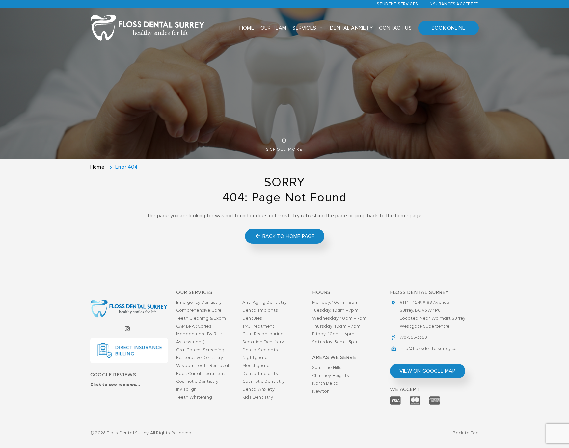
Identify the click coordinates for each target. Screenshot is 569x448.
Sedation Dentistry (263, 342)
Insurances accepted (454, 4)
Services (304, 28)
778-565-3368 (413, 337)
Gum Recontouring (263, 334)
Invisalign (186, 389)
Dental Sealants (260, 350)
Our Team (273, 28)
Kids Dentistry (257, 397)
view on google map (427, 371)
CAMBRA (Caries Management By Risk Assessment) (199, 334)
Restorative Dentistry (199, 358)
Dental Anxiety (351, 28)
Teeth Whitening (194, 397)
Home (246, 28)
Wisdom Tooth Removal (202, 365)
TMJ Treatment (258, 326)
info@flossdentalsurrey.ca (428, 348)
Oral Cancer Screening (200, 350)
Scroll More (284, 150)
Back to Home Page (288, 236)
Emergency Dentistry (199, 302)
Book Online (448, 28)
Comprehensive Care (199, 310)
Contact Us (395, 28)
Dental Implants (260, 310)
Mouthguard (256, 365)
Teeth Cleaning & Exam (201, 318)
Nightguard (255, 358)
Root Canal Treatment (200, 373)
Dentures (252, 318)
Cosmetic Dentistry (197, 381)
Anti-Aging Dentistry (264, 302)
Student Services (397, 4)
